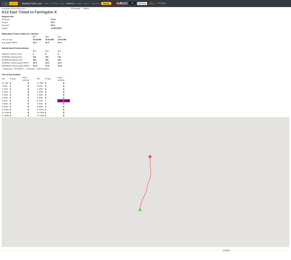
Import (79, 3)
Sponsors (95, 3)
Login (5, 4)
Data (62, 3)
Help (47, 3)
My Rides (54, 3)
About (86, 3)
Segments (70, 3)
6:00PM (226, 251)
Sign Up (14, 4)
